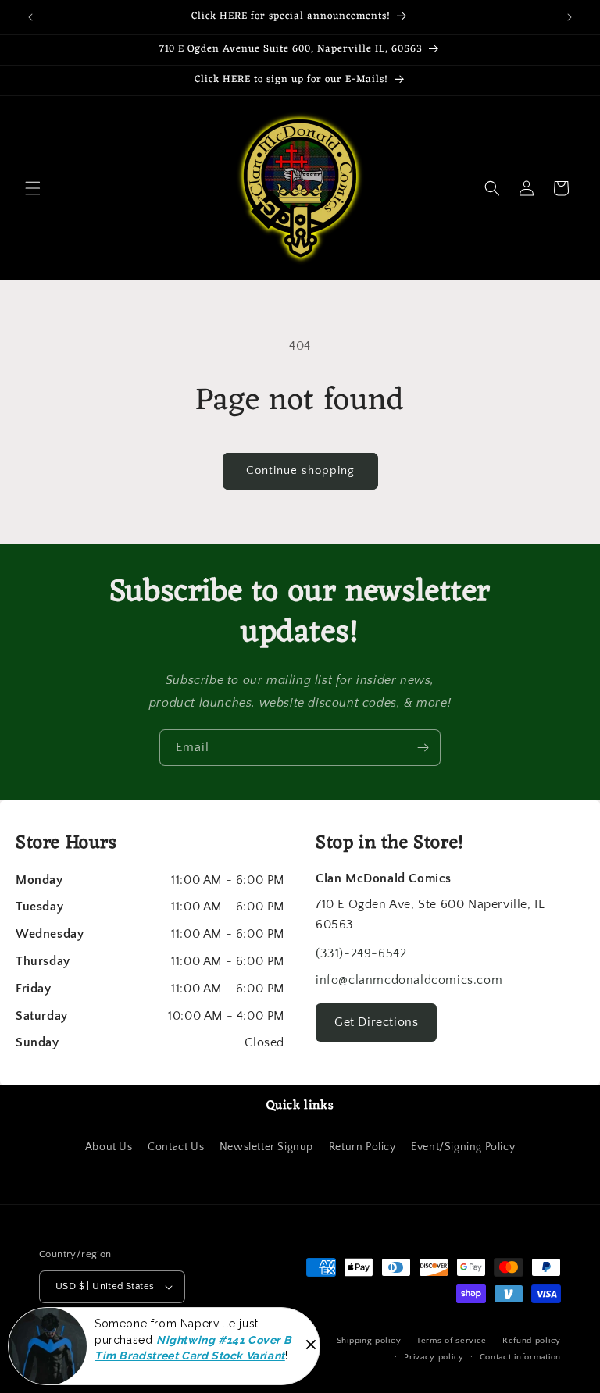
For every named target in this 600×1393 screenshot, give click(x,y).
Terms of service (451, 1340)
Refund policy (531, 1340)
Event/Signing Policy (463, 1147)
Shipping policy (369, 1340)
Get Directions (376, 1022)
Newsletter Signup (266, 1147)
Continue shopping (300, 470)
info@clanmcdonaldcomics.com (409, 980)
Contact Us (176, 1147)
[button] (33, 188)
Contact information (520, 1357)
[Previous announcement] (30, 17)
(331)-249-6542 (361, 953)
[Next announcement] (569, 17)
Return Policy (362, 1147)
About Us (109, 1147)
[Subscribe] (422, 747)
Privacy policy (434, 1357)
